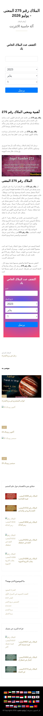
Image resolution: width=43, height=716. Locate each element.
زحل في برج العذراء (9, 354)
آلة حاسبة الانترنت (21, 26)
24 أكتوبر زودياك (8, 432)
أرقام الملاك (22, 21)
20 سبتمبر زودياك (8, 463)
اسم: (6, 54)
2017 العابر (9, 598)
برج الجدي (9, 610)
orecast (8, 606)
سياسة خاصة (21, 710)
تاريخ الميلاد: (9, 65)
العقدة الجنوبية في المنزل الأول (16, 594)
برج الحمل (9, 614)
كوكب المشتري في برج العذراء (13, 401)
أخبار (4, 396)
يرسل (21, 90)
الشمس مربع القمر (12, 602)
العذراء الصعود (10, 590)
